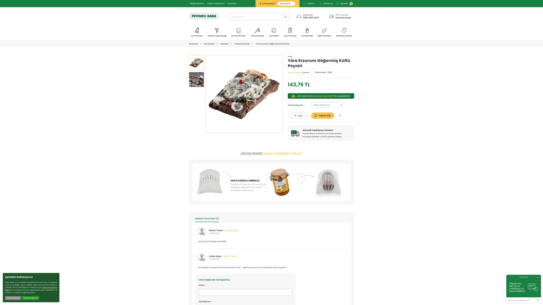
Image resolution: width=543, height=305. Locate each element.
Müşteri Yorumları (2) (207, 218)
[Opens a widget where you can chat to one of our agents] (523, 289)
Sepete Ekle (325, 115)
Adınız (202, 285)
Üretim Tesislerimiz (216, 3)
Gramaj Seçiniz (295, 105)
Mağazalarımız (197, 3)
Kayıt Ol (310, 3)
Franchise (232, 3)
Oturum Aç (328, 3)
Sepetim (346, 3)
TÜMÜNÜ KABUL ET (30, 298)
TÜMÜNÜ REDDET (13, 298)
